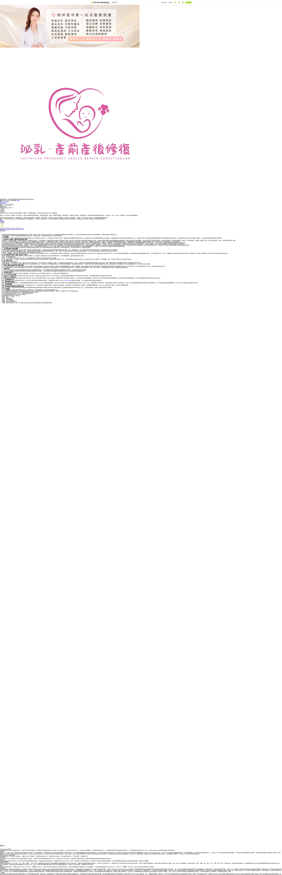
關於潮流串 (164, 2)
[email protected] (67, 280)
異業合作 (14, 229)
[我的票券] (179, 2)
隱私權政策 (3, 229)
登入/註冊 (188, 2)
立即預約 (2, 209)
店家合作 (170, 2)
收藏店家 (2, 210)
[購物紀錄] (182, 2)
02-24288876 (4, 201)
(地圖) (17, 200)
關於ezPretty (21, 229)
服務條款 (9, 229)
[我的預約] (175, 2)
